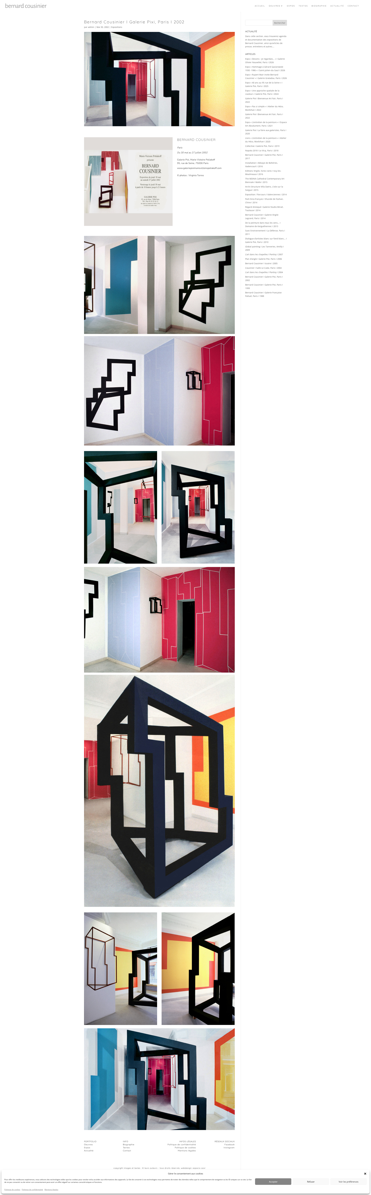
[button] (365, 1173)
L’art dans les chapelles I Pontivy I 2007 (264, 254)
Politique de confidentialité (32, 1189)
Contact (127, 1150)
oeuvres (274, 6)
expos (291, 6)
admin (91, 27)
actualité (337, 6)
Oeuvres (88, 1144)
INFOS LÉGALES (187, 1141)
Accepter (273, 1181)
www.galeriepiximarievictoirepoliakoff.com (199, 168)
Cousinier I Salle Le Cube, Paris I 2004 (263, 268)
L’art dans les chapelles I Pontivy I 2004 (264, 272)
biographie (319, 6)
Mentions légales (51, 1189)
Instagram (229, 1147)
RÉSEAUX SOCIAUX (225, 1141)
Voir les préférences (348, 1181)
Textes (126, 1147)
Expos (87, 1147)
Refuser (311, 1181)
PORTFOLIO (90, 1141)
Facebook (229, 1144)
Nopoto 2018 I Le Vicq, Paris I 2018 (261, 150)
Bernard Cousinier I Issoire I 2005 (261, 263)
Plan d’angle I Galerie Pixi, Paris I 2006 (263, 259)
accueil (260, 6)
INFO (125, 1141)
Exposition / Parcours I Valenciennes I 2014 (266, 194)
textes (303, 6)
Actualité (88, 1150)
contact (353, 6)
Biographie (128, 1144)
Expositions (116, 27)
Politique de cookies (12, 1189)
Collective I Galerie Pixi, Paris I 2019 (262, 146)
